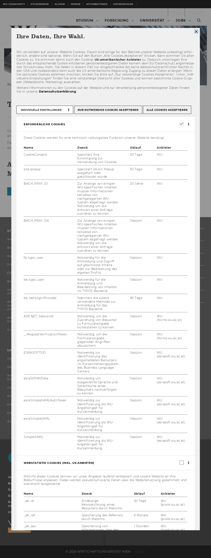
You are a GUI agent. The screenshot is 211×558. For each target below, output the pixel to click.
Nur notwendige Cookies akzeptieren (107, 109)
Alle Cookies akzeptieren (167, 109)
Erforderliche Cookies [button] (44, 124)
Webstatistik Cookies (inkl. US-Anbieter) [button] (59, 462)
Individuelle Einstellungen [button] (41, 109)
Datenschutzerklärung (57, 91)
